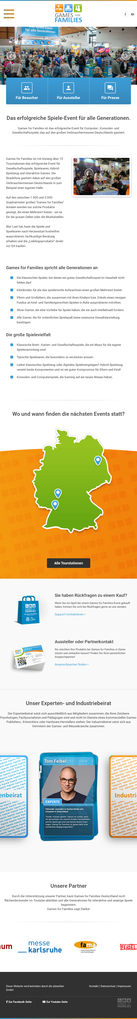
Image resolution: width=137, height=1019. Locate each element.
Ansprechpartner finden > (72, 664)
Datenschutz (108, 986)
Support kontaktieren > (70, 614)
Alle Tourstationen (68, 563)
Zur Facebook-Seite (20, 1001)
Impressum (124, 986)
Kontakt (93, 986)
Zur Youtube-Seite (56, 1001)
